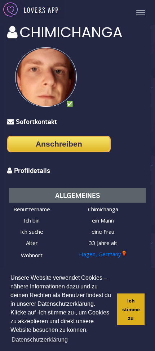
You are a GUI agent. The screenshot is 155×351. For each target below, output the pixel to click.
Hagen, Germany (100, 254)
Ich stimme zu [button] (131, 309)
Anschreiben (59, 144)
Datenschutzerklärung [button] (40, 340)
